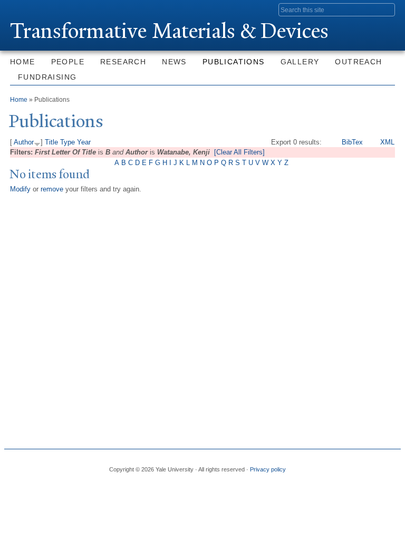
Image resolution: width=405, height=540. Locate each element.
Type (67, 142)
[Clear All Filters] (239, 152)
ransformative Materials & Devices (169, 30)
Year (84, 142)
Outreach (358, 61)
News (174, 61)
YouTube (385, 465)
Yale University (39, 9)
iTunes (367, 465)
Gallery (300, 61)
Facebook (313, 465)
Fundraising (47, 77)
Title (51, 142)
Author (24, 142)
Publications (233, 61)
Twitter (331, 465)
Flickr (349, 465)
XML (387, 142)
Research (123, 61)
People (67, 61)
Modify (20, 189)
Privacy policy (268, 469)
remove (52, 189)
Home (22, 61)
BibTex (352, 142)
